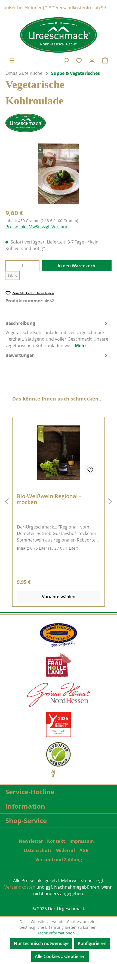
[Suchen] (65, 60)
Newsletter (31, 841)
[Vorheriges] (7, 501)
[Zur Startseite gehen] (58, 35)
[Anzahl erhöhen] (33, 265)
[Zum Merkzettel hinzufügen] (90, 470)
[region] (58, 173)
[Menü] (12, 60)
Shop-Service (26, 820)
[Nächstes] (110, 501)
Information (25, 806)
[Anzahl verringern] (11, 265)
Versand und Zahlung (58, 860)
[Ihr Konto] (91, 60)
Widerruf (65, 850)
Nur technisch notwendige (41, 943)
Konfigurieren (92, 943)
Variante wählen (58, 597)
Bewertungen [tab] (20, 355)
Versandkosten (19, 887)
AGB (84, 850)
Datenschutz (38, 850)
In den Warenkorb (76, 266)
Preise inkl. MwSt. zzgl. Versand (37, 227)
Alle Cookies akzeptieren (60, 956)
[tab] (57, 334)
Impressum (81, 841)
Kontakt (56, 841)
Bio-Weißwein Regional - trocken (49, 499)
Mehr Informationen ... (58, 933)
